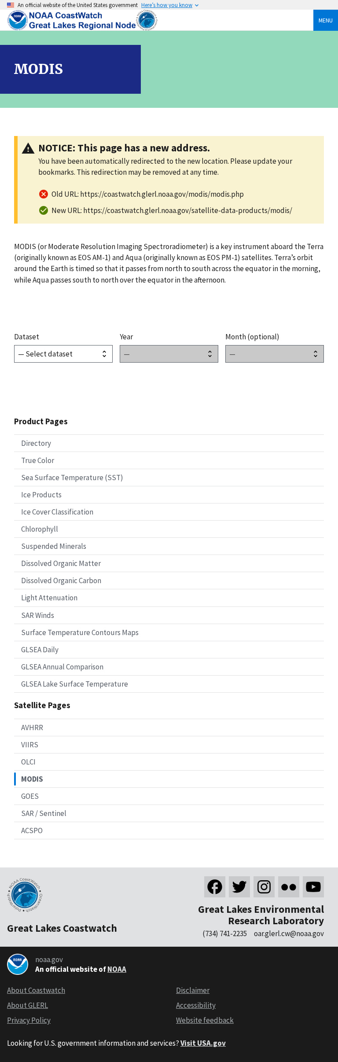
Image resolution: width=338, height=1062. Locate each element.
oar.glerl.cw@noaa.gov (289, 933)
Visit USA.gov (203, 1043)
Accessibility (196, 1005)
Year (126, 337)
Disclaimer (192, 990)
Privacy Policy (29, 1020)
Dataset (26, 337)
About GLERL (27, 1005)
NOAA (116, 969)
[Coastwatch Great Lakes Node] (83, 28)
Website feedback (205, 1020)
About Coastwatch (36, 990)
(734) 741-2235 (224, 933)
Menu (326, 20)
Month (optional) (252, 337)
